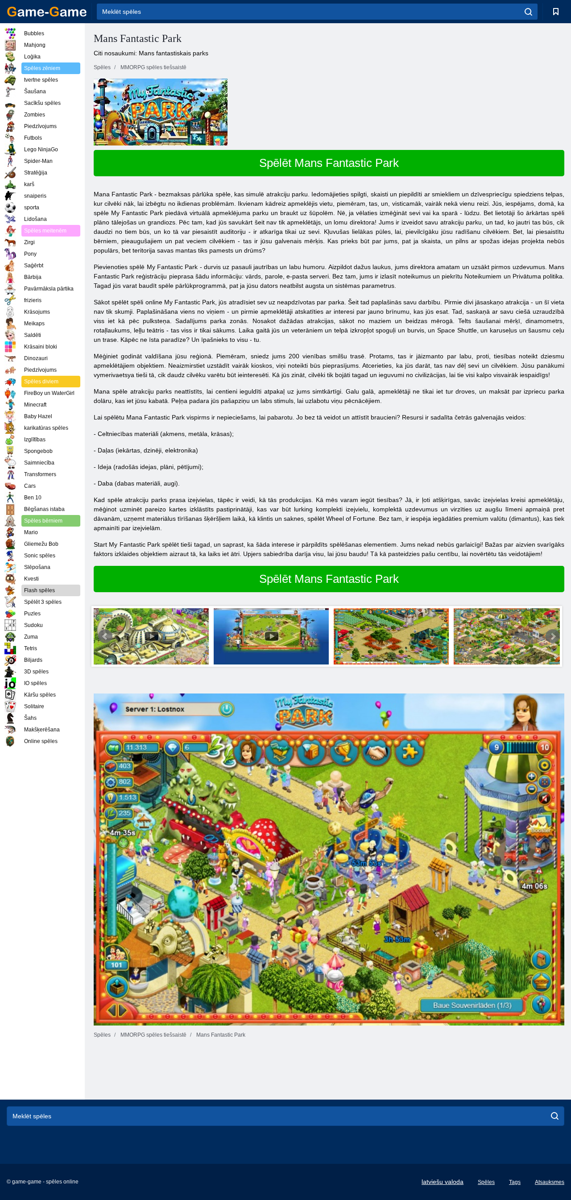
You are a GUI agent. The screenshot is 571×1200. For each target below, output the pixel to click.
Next (553, 636)
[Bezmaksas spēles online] (47, 12)
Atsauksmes (549, 1182)
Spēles (486, 1182)
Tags (515, 1182)
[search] (528, 11)
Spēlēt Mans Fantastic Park (329, 163)
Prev (105, 636)
